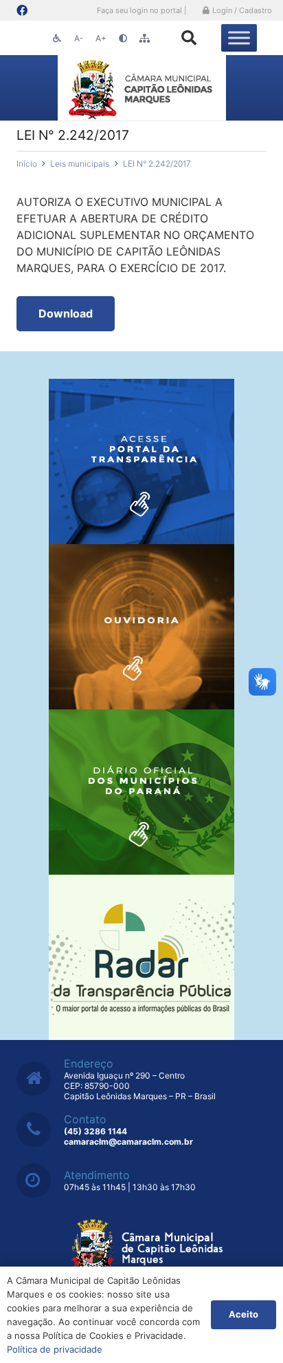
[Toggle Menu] (239, 37)
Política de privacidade (54, 1349)
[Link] (142, 88)
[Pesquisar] (188, 38)
